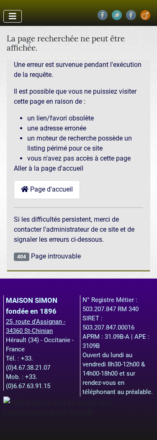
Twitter (117, 15)
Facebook (103, 15)
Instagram (131, 15)
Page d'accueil (50, 189)
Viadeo (145, 15)
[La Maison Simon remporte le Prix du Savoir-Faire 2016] (78, 406)
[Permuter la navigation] (12, 16)
